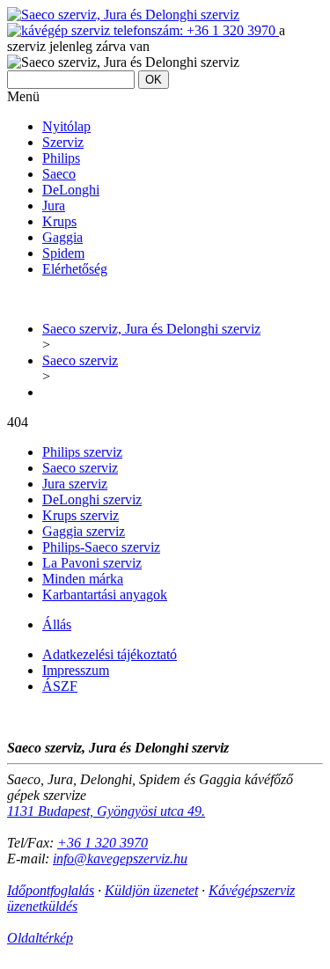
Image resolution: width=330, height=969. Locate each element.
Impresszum (75, 670)
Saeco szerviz (80, 467)
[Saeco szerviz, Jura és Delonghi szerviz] (123, 14)
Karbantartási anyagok (104, 594)
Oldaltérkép (40, 937)
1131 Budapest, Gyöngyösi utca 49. (106, 811)
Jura (53, 205)
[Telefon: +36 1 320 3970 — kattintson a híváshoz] (143, 30)
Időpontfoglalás (50, 890)
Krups (59, 221)
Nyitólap (66, 126)
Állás (56, 624)
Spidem (63, 253)
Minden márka (82, 578)
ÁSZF (59, 686)
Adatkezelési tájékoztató (109, 654)
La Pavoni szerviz (92, 562)
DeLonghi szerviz (92, 499)
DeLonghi (70, 189)
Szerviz (63, 142)
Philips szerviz (82, 451)
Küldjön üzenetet (151, 890)
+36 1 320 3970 (102, 842)
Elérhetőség (74, 268)
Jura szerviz (74, 483)
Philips (61, 157)
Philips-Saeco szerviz (101, 547)
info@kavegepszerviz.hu (120, 858)
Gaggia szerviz (83, 531)
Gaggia (62, 237)
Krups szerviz (80, 515)
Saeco (59, 173)
